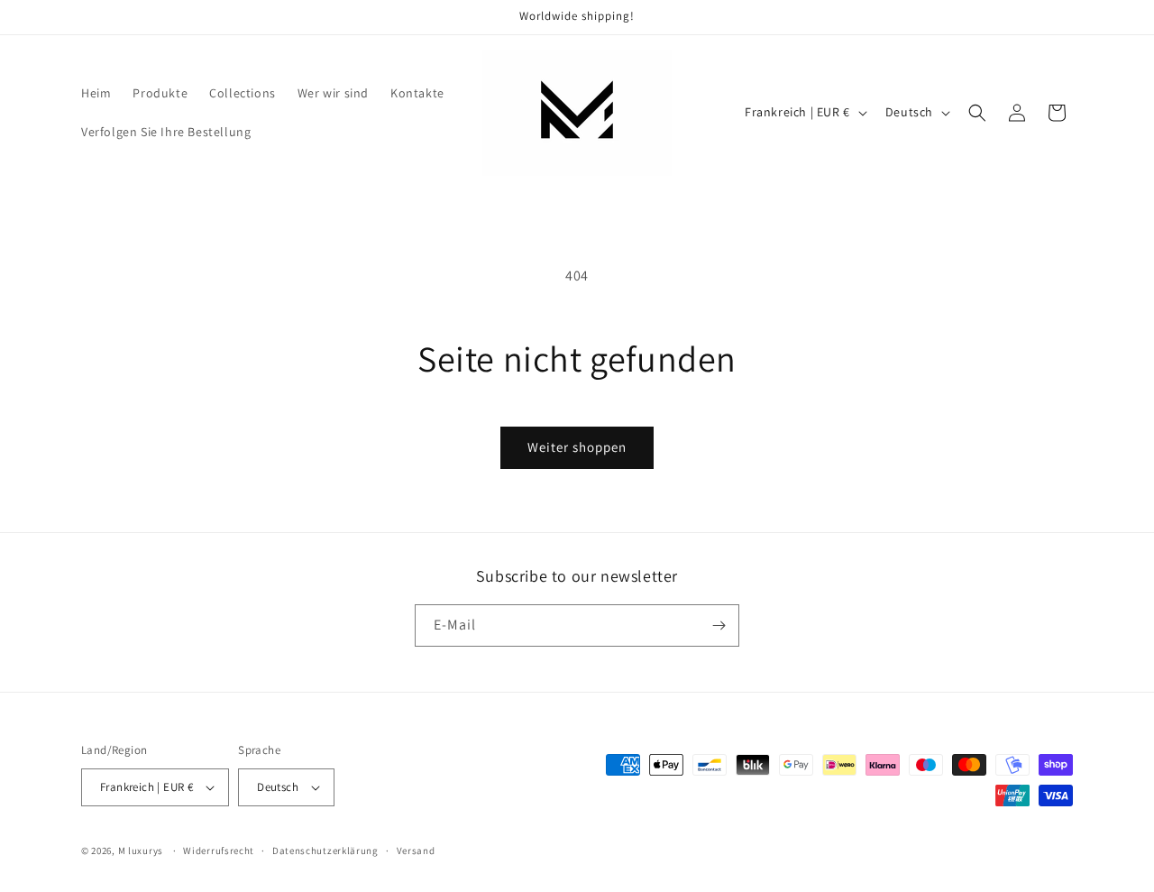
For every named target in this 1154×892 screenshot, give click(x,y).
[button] (977, 113)
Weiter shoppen (577, 446)
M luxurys (140, 850)
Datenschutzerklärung (325, 850)
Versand (416, 850)
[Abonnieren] (718, 625)
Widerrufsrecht (218, 850)
